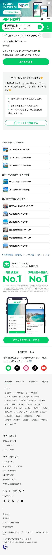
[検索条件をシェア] (48, 27)
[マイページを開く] (42, 19)
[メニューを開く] (48, 19)
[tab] (8, 382)
